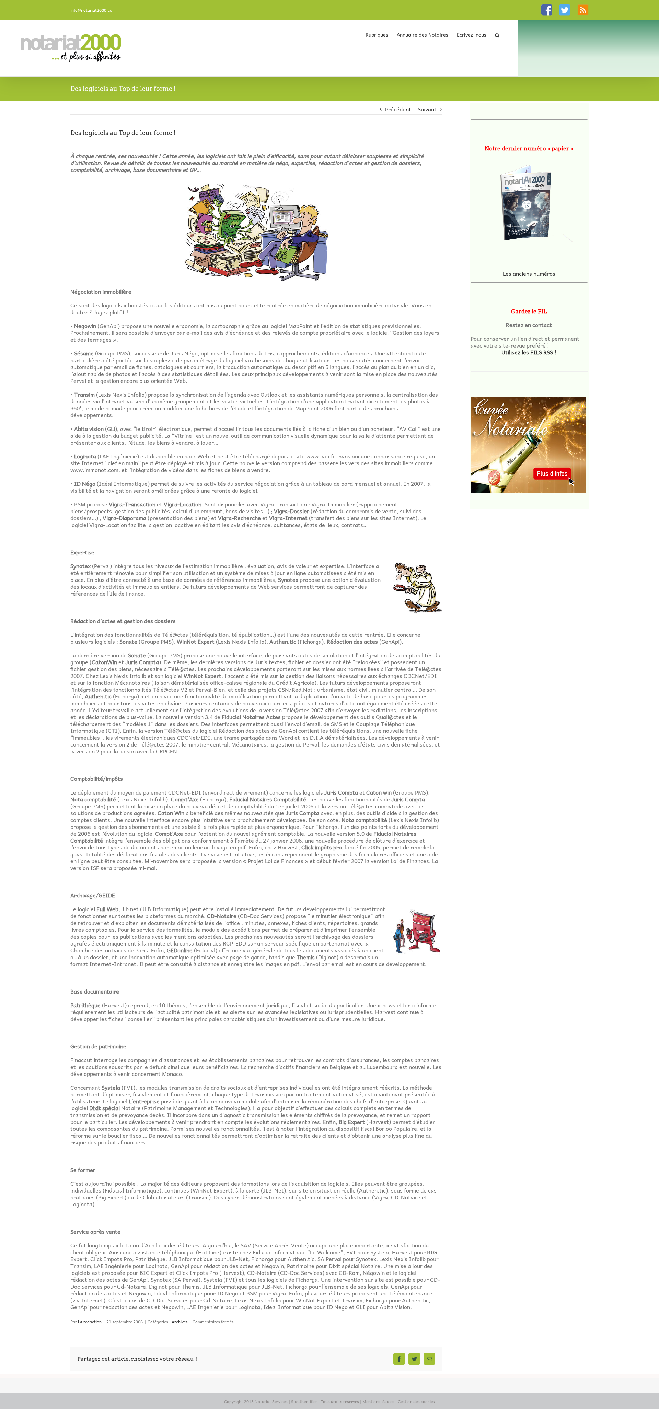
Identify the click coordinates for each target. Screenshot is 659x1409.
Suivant (427, 109)
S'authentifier (304, 1401)
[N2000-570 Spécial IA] (529, 200)
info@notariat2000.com (93, 10)
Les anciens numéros (529, 273)
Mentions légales (378, 1401)
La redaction (90, 1321)
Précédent (398, 109)
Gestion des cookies (416, 1401)
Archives (180, 1321)
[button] (497, 35)
